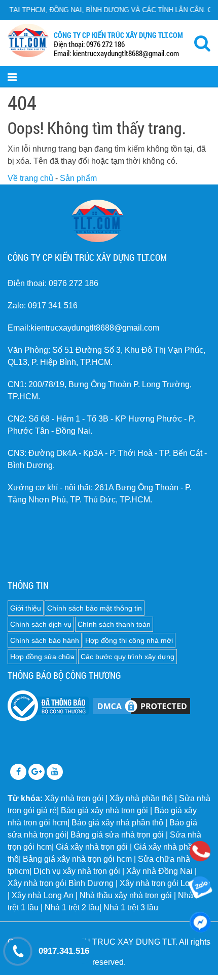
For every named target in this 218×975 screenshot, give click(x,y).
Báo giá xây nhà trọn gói (104, 810)
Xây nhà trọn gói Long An (165, 883)
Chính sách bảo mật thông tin (94, 608)
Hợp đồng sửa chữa (42, 657)
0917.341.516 (64, 951)
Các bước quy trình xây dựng (127, 657)
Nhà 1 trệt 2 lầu (72, 907)
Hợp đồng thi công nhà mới (129, 640)
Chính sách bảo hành (44, 640)
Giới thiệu (25, 608)
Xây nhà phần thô (141, 798)
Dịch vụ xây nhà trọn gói (76, 871)
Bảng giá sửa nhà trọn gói (117, 834)
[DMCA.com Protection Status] (141, 705)
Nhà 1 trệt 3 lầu (130, 907)
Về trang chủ (30, 178)
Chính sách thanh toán (114, 624)
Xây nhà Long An (43, 895)
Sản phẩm (78, 178)
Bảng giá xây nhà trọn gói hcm (77, 859)
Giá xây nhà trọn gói (92, 847)
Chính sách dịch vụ (40, 624)
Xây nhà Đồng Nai (159, 871)
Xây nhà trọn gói (74, 798)
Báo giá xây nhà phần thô (117, 822)
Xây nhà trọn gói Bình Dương (61, 883)
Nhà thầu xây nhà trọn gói (126, 895)
